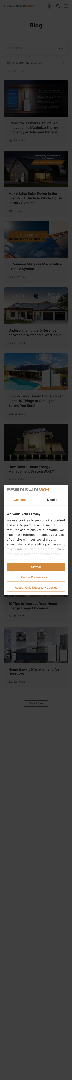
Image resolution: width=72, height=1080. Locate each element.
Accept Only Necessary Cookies (36, 587)
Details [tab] (52, 500)
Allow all (36, 567)
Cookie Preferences (34, 577)
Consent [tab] (20, 500)
